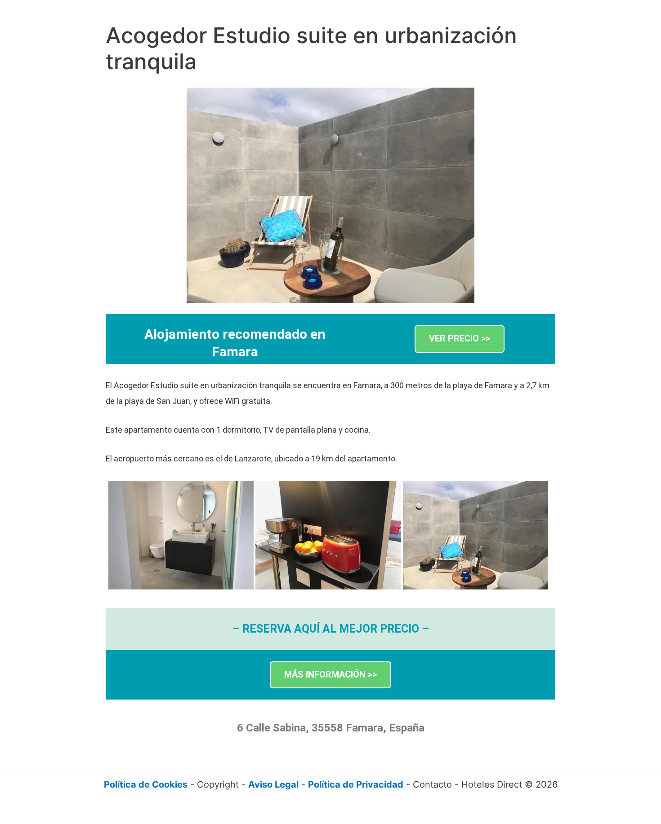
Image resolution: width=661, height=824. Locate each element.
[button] (460, 339)
